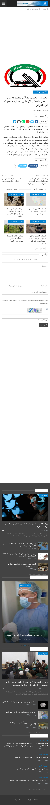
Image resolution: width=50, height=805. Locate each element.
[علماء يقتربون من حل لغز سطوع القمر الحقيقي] (43, 705)
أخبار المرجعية (43, 654)
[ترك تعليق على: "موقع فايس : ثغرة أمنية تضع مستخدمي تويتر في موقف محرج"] (3, 530)
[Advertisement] (25, 36)
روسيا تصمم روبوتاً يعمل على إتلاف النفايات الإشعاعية (29, 780)
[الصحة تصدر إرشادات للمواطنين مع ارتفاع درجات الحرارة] (43, 567)
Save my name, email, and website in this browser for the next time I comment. (25, 302)
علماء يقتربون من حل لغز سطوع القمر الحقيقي (19, 702)
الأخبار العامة (43, 495)
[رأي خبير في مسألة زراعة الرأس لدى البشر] (25, 612)
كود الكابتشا (44, 320)
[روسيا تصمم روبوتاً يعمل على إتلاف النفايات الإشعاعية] (43, 725)
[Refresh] (47, 309)
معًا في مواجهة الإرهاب (40, 92)
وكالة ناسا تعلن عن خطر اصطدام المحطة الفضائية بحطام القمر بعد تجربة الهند (37, 181)
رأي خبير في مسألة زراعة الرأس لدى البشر (25, 635)
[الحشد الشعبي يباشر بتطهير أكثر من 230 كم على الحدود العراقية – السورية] (36, 226)
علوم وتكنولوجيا (25, 585)
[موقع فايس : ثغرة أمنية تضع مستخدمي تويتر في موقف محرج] (25, 507)
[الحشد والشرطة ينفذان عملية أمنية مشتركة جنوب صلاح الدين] (14, 226)
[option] (25, 612)
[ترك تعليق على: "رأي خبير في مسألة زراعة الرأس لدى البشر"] (19, 639)
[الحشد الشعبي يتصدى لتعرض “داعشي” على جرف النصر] (36, 199)
